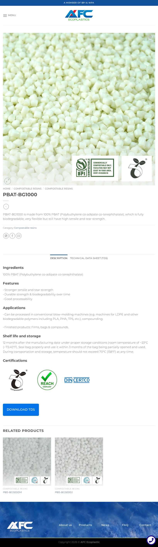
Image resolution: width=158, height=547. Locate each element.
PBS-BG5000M (12, 492)
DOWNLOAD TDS (21, 409)
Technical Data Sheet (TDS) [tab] (89, 258)
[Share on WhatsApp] (6, 236)
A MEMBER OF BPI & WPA (79, 2)
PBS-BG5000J (64, 492)
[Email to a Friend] (19, 236)
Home (6, 188)
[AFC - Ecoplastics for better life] (79, 15)
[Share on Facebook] (12, 236)
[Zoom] (7, 181)
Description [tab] (59, 258)
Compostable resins (27, 188)
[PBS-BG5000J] (79, 461)
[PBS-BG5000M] (27, 461)
